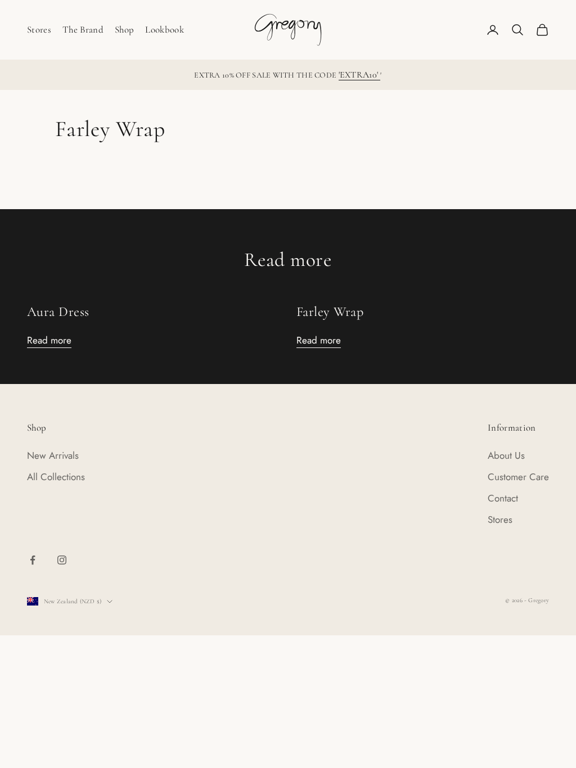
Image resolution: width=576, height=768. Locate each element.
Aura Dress (58, 312)
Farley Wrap (329, 312)
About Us (506, 455)
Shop (124, 29)
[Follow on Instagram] (62, 560)
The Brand (83, 29)
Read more (49, 340)
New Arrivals (53, 455)
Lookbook (164, 29)
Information (512, 427)
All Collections (56, 477)
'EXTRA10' (360, 74)
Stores (39, 29)
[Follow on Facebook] (32, 560)
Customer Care (518, 477)
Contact (503, 498)
